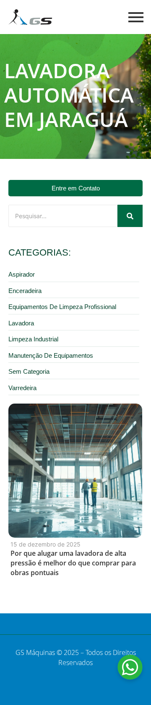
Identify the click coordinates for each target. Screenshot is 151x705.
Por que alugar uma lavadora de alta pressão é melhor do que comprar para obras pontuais (73, 563)
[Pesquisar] (130, 216)
